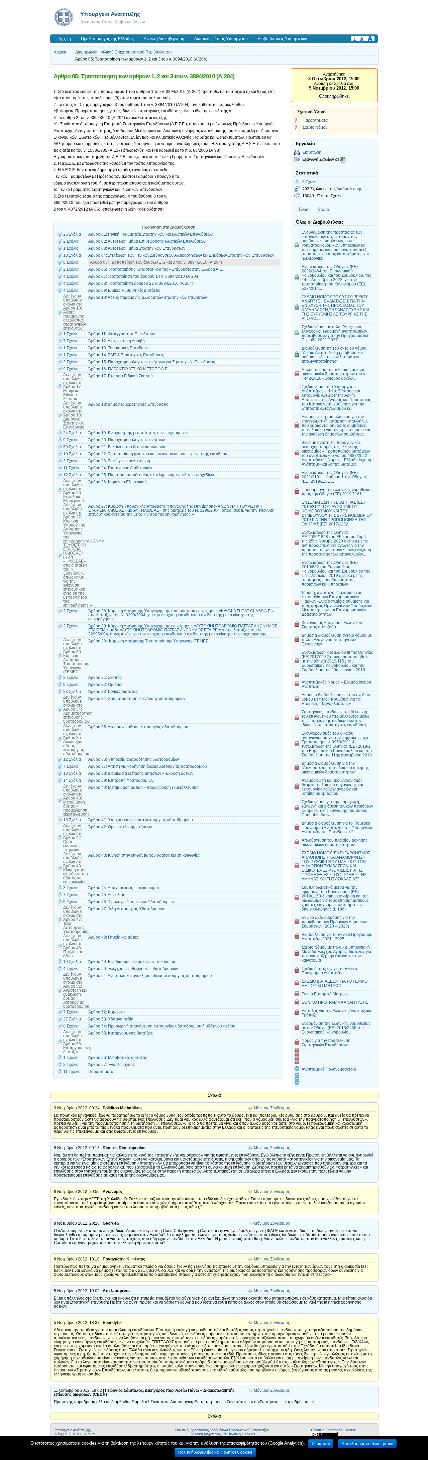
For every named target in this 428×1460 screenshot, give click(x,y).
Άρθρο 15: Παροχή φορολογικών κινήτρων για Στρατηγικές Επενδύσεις (151, 362)
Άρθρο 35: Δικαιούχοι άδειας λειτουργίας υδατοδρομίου (138, 727)
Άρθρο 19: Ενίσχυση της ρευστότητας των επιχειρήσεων (138, 433)
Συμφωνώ (321, 1443)
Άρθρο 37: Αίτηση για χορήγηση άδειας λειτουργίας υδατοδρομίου (147, 766)
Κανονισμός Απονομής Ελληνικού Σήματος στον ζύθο (332, 624)
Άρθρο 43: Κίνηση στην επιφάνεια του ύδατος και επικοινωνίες (144, 855)
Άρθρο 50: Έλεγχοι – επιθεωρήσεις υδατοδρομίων (133, 969)
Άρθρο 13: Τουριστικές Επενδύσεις (119, 348)
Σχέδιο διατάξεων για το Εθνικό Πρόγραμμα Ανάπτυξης (329, 970)
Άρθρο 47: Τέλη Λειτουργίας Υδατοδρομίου (127, 909)
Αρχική (65, 39)
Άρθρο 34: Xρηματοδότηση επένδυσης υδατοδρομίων (136, 699)
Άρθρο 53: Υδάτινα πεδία (110, 1019)
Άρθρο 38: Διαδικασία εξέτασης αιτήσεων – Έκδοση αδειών (140, 773)
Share (323, 209)
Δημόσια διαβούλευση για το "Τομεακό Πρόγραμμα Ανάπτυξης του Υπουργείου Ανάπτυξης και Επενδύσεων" (337, 827)
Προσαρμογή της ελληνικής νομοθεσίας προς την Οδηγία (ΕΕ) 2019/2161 (337, 491)
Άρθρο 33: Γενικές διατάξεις (113, 692)
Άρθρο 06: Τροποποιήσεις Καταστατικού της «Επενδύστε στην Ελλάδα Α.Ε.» (156, 269)
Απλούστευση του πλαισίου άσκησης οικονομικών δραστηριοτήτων (334, 842)
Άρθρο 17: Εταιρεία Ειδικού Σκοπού (120, 376)
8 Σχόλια (310, 181)
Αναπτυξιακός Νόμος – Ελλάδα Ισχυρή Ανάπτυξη (336, 684)
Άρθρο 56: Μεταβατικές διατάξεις (117, 1058)
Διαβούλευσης (349, 189)
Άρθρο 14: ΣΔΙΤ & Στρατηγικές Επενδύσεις (126, 355)
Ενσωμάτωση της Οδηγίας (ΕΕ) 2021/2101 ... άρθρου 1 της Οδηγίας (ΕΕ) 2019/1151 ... (334, 476)
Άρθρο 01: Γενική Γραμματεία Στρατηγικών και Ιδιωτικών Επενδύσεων (150, 234)
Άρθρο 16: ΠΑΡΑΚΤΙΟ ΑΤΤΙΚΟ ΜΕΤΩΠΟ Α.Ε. (128, 369)
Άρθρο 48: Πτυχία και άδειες (113, 937)
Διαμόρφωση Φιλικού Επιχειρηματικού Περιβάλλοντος (124, 52)
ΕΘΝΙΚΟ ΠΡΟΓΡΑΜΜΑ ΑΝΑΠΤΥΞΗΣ (335, 1002)
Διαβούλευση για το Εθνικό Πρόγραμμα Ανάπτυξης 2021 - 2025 (337, 936)
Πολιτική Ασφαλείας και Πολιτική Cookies (222, 1434)
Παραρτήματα (100, 1072)
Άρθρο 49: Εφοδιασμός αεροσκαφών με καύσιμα (131, 962)
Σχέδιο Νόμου (315, 127)
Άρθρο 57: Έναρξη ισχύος (111, 1065)
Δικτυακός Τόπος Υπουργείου (221, 39)
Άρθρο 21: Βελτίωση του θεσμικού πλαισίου (127, 447)
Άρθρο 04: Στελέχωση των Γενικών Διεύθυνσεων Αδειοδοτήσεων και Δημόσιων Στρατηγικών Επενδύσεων (181, 255)
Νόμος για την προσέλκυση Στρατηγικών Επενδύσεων (326, 1042)
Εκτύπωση (311, 152)
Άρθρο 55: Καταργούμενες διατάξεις (120, 1033)
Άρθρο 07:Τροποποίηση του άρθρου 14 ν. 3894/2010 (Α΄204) (144, 276)
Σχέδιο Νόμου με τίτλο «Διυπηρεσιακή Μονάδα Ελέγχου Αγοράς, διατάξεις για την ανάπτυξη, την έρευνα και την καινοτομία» (336, 953)
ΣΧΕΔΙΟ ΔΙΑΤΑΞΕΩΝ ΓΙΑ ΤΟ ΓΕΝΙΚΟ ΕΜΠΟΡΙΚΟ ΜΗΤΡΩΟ (334, 983)
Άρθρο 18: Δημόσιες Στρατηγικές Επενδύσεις (128, 404)
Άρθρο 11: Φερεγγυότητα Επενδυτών (121, 334)
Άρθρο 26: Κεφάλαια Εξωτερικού (117, 482)
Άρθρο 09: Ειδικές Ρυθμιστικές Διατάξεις (124, 290)
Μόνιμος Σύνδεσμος (272, 1108)
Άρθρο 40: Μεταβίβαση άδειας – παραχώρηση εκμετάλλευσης (143, 787)
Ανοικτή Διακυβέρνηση (164, 39)
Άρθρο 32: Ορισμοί (105, 685)
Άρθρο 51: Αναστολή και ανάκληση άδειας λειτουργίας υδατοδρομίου (150, 976)
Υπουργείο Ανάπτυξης (110, 14)
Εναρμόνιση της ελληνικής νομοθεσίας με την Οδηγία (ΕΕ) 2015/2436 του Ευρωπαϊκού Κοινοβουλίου (336, 1027)
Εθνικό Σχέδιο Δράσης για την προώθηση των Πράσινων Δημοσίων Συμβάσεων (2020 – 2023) (334, 921)
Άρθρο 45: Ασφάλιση (106, 895)
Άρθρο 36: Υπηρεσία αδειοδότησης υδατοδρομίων (133, 759)
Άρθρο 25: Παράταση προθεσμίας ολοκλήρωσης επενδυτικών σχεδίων (151, 475)
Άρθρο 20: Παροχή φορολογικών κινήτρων (126, 440)
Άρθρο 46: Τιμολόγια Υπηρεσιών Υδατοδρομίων (131, 902)
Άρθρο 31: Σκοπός (105, 678)
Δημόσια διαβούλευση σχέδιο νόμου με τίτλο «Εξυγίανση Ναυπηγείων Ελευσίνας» (336, 639)
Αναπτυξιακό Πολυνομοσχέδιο (329, 1069)
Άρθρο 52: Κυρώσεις (106, 1012)
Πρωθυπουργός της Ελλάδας (107, 39)
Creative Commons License (333, 1430)
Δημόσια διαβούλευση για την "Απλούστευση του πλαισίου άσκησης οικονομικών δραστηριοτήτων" (335, 767)
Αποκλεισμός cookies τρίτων (367, 1443)
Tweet (304, 209)
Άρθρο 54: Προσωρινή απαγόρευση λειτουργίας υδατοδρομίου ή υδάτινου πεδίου (161, 1026)
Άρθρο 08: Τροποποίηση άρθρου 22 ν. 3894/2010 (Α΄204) (140, 283)
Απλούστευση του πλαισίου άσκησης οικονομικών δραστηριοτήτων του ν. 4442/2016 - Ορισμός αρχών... (334, 373)
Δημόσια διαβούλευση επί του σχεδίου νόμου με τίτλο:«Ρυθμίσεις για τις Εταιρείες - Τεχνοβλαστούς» (336, 699)
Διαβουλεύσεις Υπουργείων (282, 39)
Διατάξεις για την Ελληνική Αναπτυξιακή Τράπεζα (337, 1012)
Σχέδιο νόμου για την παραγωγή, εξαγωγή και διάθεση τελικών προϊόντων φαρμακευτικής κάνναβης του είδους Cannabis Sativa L (337, 808)
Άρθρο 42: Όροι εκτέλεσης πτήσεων (120, 827)
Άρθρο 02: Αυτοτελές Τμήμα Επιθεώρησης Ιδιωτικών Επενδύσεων (147, 241)
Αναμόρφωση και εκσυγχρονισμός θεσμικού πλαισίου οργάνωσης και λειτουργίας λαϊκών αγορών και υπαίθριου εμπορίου (332, 787)
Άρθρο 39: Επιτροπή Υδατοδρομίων (120, 780)
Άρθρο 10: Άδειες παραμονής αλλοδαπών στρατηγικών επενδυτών (147, 297)
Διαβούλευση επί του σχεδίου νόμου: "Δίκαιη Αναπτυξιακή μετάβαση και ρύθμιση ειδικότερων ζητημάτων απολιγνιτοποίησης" (334, 354)
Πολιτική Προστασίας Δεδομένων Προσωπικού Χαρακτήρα (222, 1430)
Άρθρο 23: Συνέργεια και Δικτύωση (119, 461)
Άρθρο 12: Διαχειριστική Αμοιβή (116, 341)
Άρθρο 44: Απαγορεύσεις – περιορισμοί (123, 888)
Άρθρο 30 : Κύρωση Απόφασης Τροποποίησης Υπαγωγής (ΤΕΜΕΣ (148, 641)
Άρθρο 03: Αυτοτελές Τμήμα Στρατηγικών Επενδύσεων (136, 248)
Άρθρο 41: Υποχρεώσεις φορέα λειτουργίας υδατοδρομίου (140, 820)
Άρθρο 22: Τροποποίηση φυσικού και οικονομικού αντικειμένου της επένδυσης (158, 454)
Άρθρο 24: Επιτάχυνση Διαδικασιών (120, 468)
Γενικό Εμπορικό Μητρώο (325, 994)
